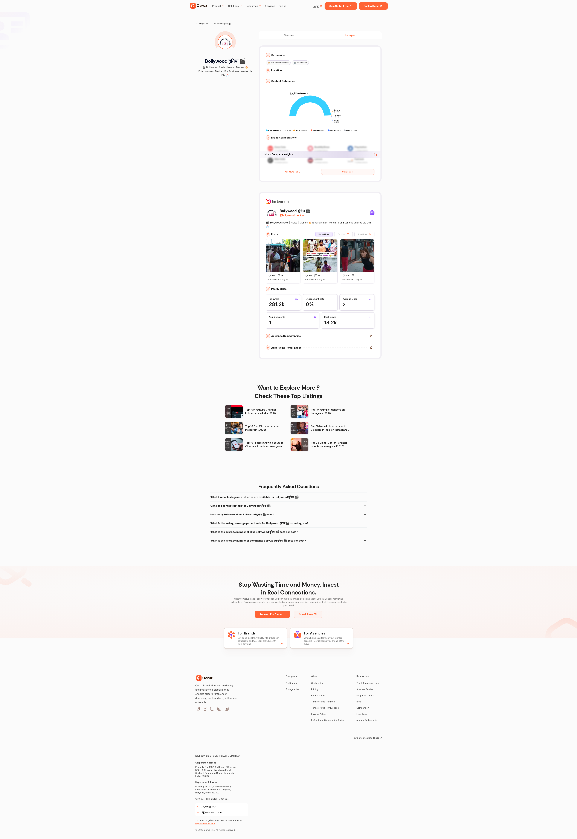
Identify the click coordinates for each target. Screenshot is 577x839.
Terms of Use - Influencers (325, 708)
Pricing (282, 6)
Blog (358, 701)
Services (270, 6)
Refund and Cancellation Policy (327, 720)
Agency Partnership (366, 720)
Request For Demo (271, 614)
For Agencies (292, 689)
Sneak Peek (306, 614)
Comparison (362, 708)
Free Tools (362, 714)
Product (216, 6)
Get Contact (347, 172)
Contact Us (317, 683)
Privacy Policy (318, 714)
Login (316, 6)
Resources (252, 6)
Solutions (233, 6)
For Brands (291, 683)
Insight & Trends (365, 695)
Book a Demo (371, 6)
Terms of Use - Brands (323, 701)
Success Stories (364, 689)
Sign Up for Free (339, 6)
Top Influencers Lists (367, 683)
